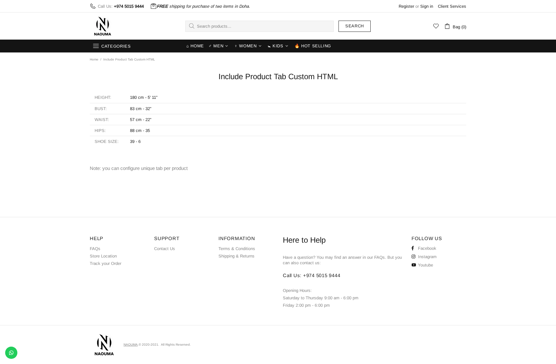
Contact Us (164, 248)
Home (94, 59)
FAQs (95, 248)
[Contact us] (11, 353)
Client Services (452, 6)
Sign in (426, 6)
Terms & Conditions (236, 248)
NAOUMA (103, 26)
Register (406, 6)
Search (354, 25)
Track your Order (105, 263)
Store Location (103, 256)
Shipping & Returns (236, 256)
